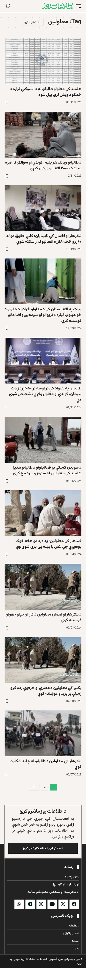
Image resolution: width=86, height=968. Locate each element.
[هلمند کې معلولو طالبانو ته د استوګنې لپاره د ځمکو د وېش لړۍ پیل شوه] (43, 61)
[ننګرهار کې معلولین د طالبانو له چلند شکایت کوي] (43, 733)
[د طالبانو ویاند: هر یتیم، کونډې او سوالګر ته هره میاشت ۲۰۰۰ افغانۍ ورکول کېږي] (43, 135)
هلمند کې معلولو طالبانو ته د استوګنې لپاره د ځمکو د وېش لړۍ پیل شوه (45, 92)
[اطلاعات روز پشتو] (58, 6)
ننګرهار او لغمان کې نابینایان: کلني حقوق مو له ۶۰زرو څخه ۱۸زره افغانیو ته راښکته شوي (43, 239)
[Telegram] (30, 904)
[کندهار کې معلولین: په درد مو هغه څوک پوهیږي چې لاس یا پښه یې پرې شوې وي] (43, 513)
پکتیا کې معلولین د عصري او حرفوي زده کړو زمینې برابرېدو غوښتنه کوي (45, 691)
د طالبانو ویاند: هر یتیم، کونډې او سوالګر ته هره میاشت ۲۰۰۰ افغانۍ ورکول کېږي (43, 165)
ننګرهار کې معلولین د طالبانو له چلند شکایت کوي (45, 764)
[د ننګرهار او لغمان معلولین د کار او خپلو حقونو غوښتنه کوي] (43, 587)
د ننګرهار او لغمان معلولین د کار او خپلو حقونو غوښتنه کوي (43, 617)
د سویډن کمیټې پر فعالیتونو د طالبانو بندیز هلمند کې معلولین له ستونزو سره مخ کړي (47, 470)
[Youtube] (52, 904)
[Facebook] (74, 904)
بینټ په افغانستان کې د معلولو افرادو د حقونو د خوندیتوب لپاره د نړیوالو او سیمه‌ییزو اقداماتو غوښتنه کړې (43, 315)
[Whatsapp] (19, 904)
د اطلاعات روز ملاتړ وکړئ (43, 811)
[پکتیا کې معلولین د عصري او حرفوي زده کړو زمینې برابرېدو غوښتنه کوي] (43, 660)
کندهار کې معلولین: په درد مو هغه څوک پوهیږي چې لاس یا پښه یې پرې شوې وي (48, 544)
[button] (77, 6)
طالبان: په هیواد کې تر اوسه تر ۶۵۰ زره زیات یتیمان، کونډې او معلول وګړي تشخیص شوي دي (45, 394)
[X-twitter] (63, 904)
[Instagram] (41, 904)
